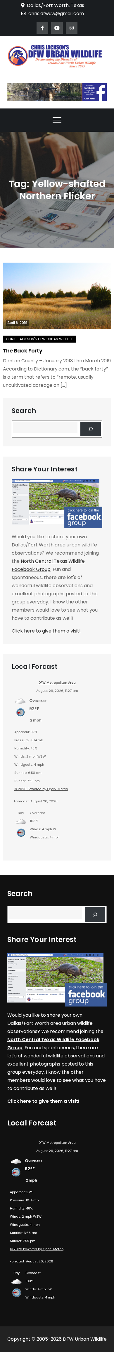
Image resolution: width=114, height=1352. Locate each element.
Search (24, 411)
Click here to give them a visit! (46, 631)
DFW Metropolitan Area (57, 682)
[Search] (90, 429)
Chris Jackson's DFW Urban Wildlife (39, 338)
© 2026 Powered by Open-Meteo (41, 789)
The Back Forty (22, 350)
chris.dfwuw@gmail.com (56, 13)
